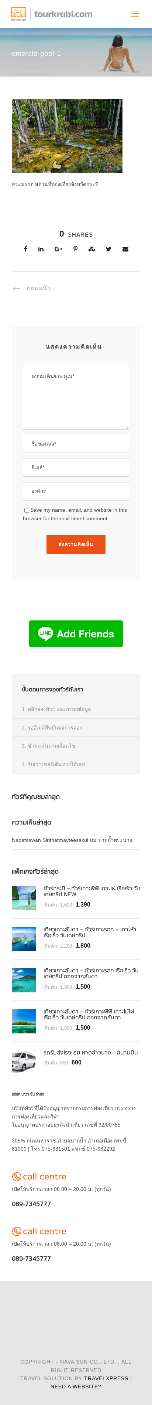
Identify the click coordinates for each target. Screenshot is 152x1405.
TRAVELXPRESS (106, 1378)
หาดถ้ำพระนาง (115, 840)
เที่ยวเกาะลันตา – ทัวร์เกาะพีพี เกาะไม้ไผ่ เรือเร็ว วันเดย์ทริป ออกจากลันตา (89, 1015)
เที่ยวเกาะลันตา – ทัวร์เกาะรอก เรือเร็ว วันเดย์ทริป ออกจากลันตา (91, 973)
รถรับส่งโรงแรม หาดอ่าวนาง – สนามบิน (91, 1053)
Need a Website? (76, 1386)
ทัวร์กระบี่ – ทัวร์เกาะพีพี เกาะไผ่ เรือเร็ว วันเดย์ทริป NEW (92, 891)
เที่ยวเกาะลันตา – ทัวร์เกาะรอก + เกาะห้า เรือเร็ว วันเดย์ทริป (90, 932)
